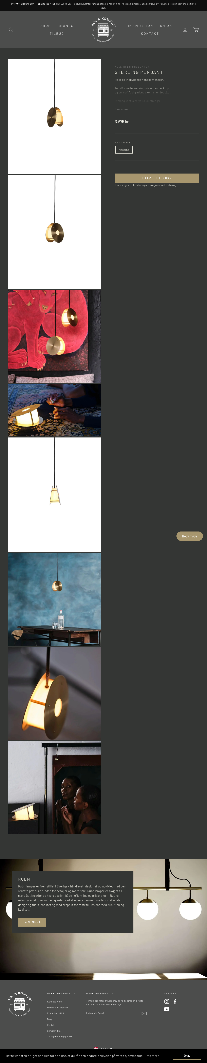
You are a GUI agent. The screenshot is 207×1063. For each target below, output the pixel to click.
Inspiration (140, 25)
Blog (49, 1019)
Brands (66, 25)
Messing (124, 149)
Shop (45, 25)
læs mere (32, 922)
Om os (166, 25)
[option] (103, 5)
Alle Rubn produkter (132, 66)
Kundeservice (54, 1001)
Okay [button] (187, 1055)
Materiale (123, 142)
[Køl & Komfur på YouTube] (166, 1009)
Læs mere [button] (152, 1056)
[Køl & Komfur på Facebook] (175, 1001)
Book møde (189, 536)
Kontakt (150, 33)
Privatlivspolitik (55, 1013)
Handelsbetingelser (57, 1007)
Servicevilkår (54, 1030)
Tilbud (57, 33)
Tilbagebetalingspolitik (59, 1036)
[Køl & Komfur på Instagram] (166, 1001)
